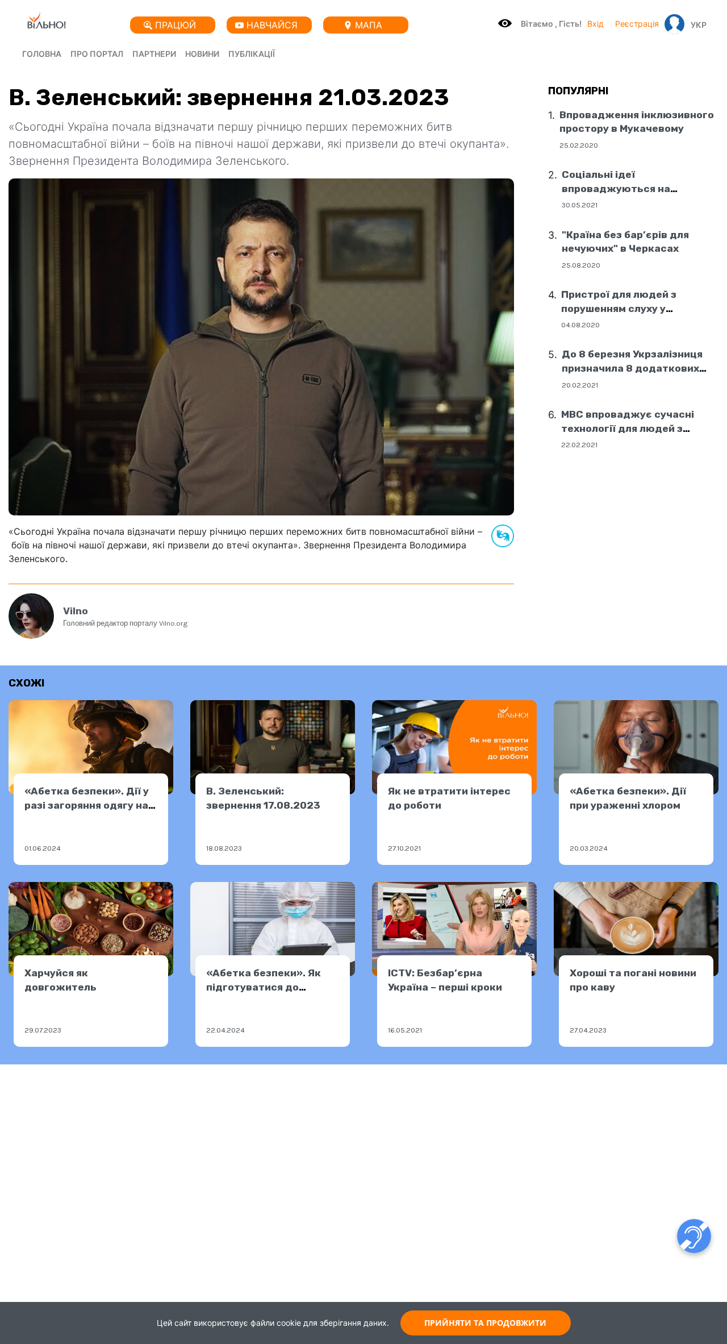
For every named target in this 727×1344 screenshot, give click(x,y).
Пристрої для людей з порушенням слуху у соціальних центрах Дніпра (633, 308)
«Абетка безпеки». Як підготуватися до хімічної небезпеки (263, 986)
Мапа (368, 25)
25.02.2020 (578, 145)
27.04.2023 (588, 1030)
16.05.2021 (405, 1030)
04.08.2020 (580, 325)
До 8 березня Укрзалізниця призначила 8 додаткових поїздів (632, 368)
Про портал (96, 54)
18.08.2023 (224, 848)
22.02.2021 (579, 444)
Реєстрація (637, 23)
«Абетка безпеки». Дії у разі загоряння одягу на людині (86, 805)
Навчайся (272, 25)
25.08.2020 (581, 265)
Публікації (251, 54)
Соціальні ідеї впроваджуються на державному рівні (616, 188)
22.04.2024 (225, 1030)
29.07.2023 (42, 1030)
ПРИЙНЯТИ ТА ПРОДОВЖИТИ (485, 1322)
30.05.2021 (580, 205)
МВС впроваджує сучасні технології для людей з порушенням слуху (627, 428)
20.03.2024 (589, 848)
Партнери (154, 54)
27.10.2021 (404, 848)
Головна (41, 54)
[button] (695, 24)
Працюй (175, 25)
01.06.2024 (42, 848)
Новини (202, 54)
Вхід (595, 23)
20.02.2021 (580, 384)
